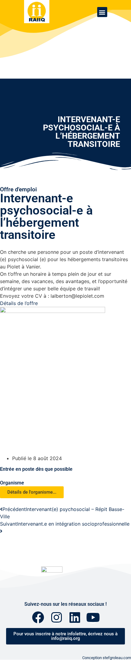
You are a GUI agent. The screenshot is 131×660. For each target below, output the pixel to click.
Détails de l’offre (19, 303)
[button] (102, 12)
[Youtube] (93, 617)
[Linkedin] (75, 617)
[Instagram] (56, 617)
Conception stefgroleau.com (106, 657)
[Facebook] (38, 617)
